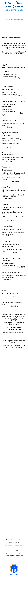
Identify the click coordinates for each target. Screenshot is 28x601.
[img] (14, 6)
